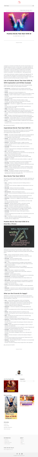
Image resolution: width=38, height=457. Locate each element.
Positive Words (16, 10)
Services (22, 439)
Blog (21, 442)
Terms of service (7, 443)
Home (7, 10)
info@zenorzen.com (9, 449)
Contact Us (6, 439)
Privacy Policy (6, 425)
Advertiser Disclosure (8, 427)
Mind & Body (11, 10)
